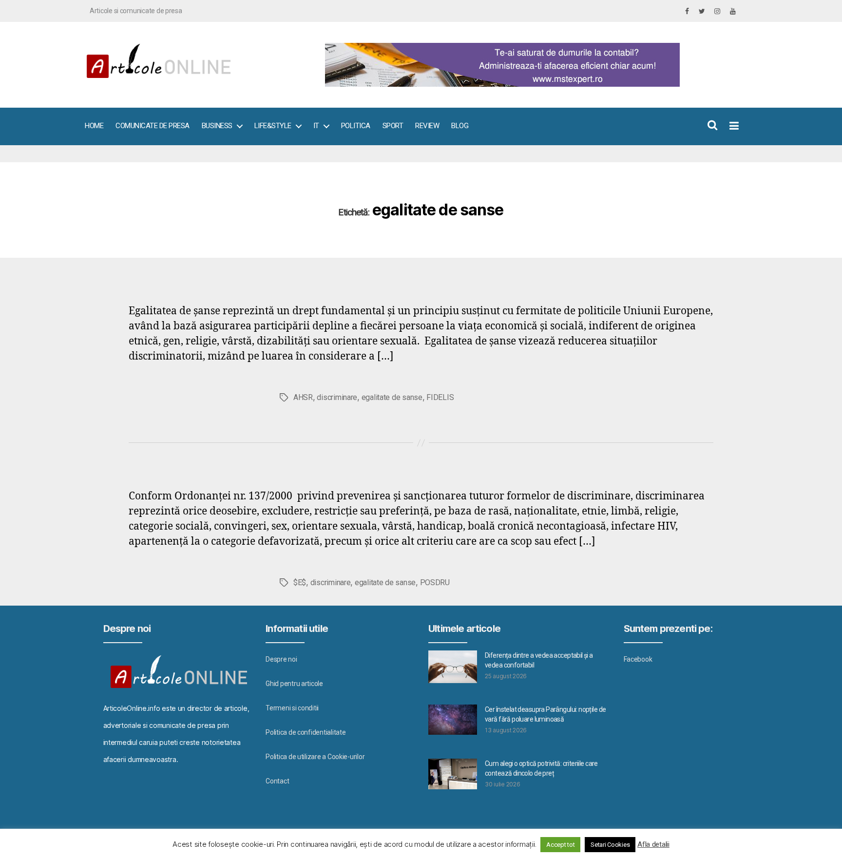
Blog (459, 125)
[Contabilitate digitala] (528, 65)
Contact (277, 781)
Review (427, 125)
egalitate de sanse (392, 397)
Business (217, 125)
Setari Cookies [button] (610, 844)
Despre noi (281, 659)
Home (94, 125)
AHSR (303, 397)
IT (316, 125)
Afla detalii (653, 844)
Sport (393, 125)
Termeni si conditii (292, 708)
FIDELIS (440, 397)
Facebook (638, 659)
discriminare (337, 397)
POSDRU (435, 582)
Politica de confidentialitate (305, 732)
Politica (355, 125)
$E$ (299, 582)
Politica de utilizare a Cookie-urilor (315, 757)
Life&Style (272, 125)
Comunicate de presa (152, 125)
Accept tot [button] (560, 844)
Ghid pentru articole (294, 683)
